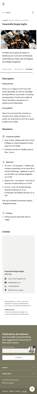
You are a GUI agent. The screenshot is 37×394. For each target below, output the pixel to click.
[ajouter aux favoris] (33, 12)
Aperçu (7, 12)
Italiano (17, 391)
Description (7, 69)
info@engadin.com (14, 282)
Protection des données (10, 380)
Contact (29, 69)
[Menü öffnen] (32, 389)
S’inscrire (18, 357)
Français (24, 391)
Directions (19, 69)
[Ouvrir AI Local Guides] (31, 349)
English (11, 391)
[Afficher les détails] (34, 347)
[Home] (3, 5)
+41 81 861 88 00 (13, 286)
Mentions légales (8, 383)
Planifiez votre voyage (15, 290)
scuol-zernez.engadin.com (17, 279)
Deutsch (5, 391)
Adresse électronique (8, 347)
